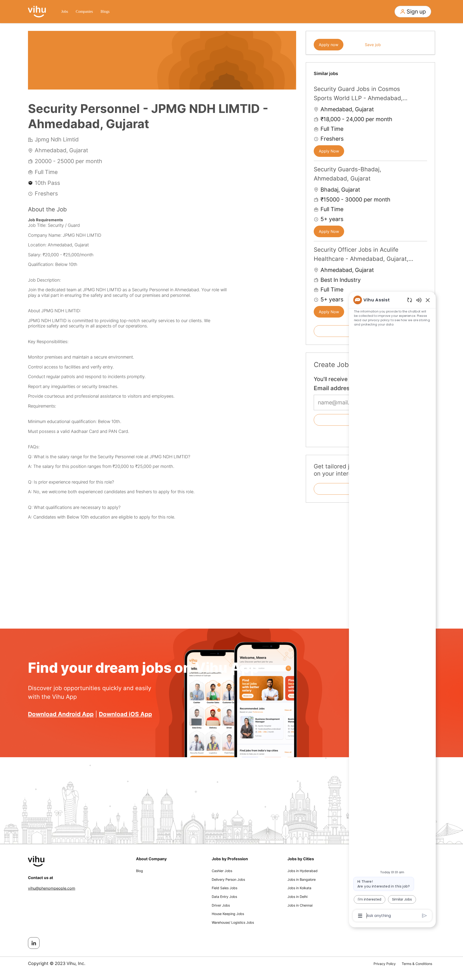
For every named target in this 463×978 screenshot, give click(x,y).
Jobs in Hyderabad (302, 871)
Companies (84, 11)
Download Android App (61, 714)
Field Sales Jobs (224, 888)
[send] (425, 916)
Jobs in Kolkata (299, 888)
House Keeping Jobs (228, 914)
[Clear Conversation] (409, 300)
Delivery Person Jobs (228, 879)
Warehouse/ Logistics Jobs (233, 922)
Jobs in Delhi (297, 897)
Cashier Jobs (222, 871)
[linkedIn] (34, 943)
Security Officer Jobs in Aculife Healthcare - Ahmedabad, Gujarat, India (361, 255)
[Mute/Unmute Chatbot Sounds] (418, 299)
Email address (333, 388)
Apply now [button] (328, 44)
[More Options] (360, 916)
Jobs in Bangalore (301, 879)
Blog (139, 871)
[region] (392, 607)
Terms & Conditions (417, 964)
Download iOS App (125, 714)
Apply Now (329, 151)
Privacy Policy (385, 964)
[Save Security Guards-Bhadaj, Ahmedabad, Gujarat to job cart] (423, 169)
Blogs (105, 11)
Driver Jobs (221, 905)
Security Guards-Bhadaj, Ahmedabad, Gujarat (347, 174)
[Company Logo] (37, 11)
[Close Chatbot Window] (428, 300)
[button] (413, 11)
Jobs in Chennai (300, 905)
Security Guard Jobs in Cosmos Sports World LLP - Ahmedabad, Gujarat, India (358, 94)
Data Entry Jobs (224, 897)
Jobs (64, 11)
